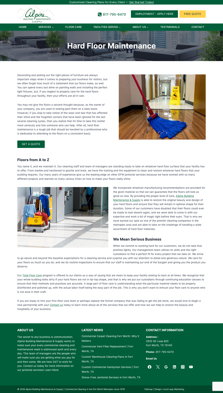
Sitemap (148, 389)
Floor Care (73, 26)
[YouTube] (191, 367)
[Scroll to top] (215, 383)
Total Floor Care (32, 275)
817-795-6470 (165, 351)
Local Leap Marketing (173, 389)
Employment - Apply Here (154, 13)
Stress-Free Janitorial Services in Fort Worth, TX (111, 377)
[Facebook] (149, 367)
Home (23, 26)
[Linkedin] (174, 367)
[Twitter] (158, 367)
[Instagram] (182, 367)
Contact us (56, 304)
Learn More (52, 369)
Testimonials (170, 26)
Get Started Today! (141, 2)
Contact (197, 26)
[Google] (166, 367)
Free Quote (192, 13)
